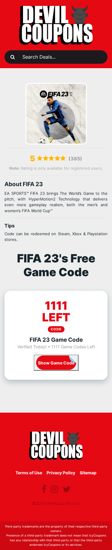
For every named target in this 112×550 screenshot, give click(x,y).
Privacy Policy (61, 472)
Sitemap (88, 472)
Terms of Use (29, 472)
